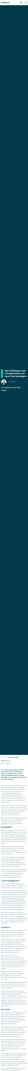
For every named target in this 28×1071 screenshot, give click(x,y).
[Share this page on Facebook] (1, 763)
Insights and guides (13, 757)
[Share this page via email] (9, 763)
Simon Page (11, 381)
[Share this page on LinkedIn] (6, 763)
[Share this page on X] (4, 763)
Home (4, 757)
